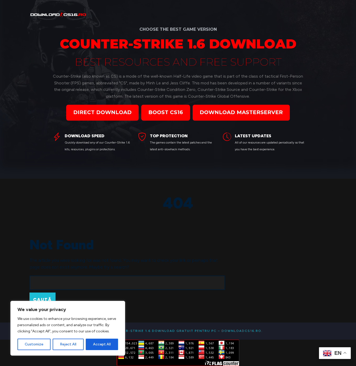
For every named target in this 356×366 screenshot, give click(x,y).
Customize (34, 344)
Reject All (68, 344)
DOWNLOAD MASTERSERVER (241, 112)
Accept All (102, 344)
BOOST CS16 (165, 112)
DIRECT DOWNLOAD (102, 112)
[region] (67, 328)
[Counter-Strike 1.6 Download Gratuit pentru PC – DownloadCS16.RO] (58, 14)
